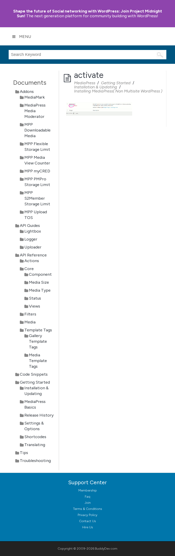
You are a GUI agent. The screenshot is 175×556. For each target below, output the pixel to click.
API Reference (33, 255)
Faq (87, 497)
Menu (25, 36)
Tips (24, 452)
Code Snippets (34, 374)
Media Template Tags (38, 360)
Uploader (32, 247)
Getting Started (35, 382)
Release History (39, 415)
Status (35, 298)
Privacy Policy (87, 515)
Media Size (39, 282)
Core (29, 268)
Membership (87, 490)
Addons (27, 91)
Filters (30, 314)
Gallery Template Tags (38, 341)
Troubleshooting (35, 460)
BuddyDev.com (106, 549)
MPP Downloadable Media (37, 130)
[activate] (99, 102)
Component (40, 274)
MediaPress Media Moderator (35, 111)
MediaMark (34, 97)
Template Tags (38, 330)
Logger (30, 239)
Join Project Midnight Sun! (87, 13)
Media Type (40, 290)
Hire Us (87, 527)
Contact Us (87, 521)
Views (34, 306)
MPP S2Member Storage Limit (37, 198)
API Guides (30, 225)
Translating (34, 444)
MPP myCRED (37, 171)
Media (30, 322)
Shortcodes (35, 436)
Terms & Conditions (87, 509)
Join (88, 503)
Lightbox (32, 231)
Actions (31, 260)
